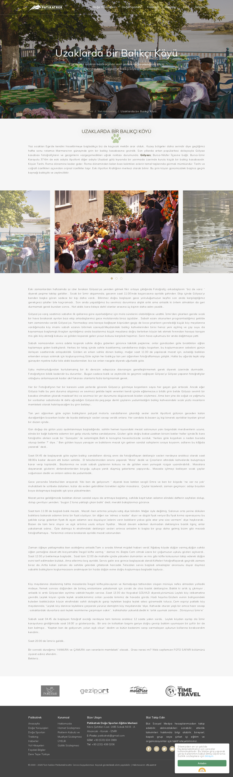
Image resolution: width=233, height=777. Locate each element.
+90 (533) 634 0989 (105, 740)
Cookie (202, 770)
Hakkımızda (65, 723)
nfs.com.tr (151, 764)
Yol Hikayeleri (107, 111)
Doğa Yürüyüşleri (104, 7)
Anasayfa (34, 723)
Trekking (153, 7)
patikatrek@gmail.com (111, 735)
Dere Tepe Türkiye (39, 754)
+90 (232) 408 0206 (103, 744)
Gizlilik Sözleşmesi (68, 745)
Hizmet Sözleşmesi (69, 728)
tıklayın (209, 756)
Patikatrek (86, 111)
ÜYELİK (62, 741)
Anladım (202, 763)
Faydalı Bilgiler (37, 749)
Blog (186, 7)
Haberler (171, 7)
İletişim (200, 7)
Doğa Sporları (131, 7)
